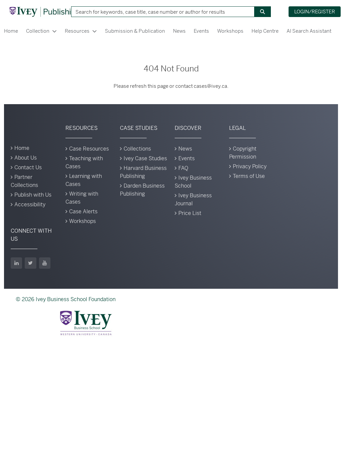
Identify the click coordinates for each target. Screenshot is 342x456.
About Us (25, 157)
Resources (77, 31)
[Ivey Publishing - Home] (44, 12)
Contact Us (28, 167)
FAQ (183, 168)
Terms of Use (249, 176)
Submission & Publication (135, 31)
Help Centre (265, 31)
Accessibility (29, 204)
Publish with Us (32, 194)
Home (11, 31)
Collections (137, 148)
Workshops (230, 31)
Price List (189, 213)
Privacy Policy (250, 166)
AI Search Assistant (309, 31)
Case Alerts (83, 211)
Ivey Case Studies (145, 158)
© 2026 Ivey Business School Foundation (66, 299)
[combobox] (160, 12)
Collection (37, 31)
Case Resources (89, 148)
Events (201, 31)
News (179, 31)
